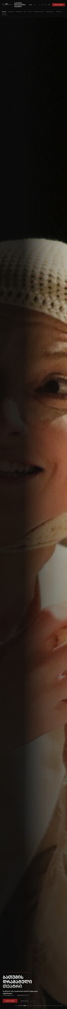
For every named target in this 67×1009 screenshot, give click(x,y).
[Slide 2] (19, 1005)
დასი (25, 11)
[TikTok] (46, 5)
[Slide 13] (58, 1005)
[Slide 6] (34, 1005)
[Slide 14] (61, 1005)
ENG (35, 4)
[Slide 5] (29, 1005)
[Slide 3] (23, 1005)
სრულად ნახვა (25, 1000)
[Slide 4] (26, 1005)
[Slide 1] (16, 1005)
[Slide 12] (54, 1005)
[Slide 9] (44, 1005)
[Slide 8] (41, 1005)
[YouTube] (49, 5)
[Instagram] (43, 5)
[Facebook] (39, 5)
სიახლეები (59, 11)
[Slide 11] (51, 1005)
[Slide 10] (48, 1005)
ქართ (30, 4)
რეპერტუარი (19, 11)
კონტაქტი (4, 14)
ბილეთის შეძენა (58, 4)
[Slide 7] (38, 1005)
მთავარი (4, 11)
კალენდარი (11, 11)
